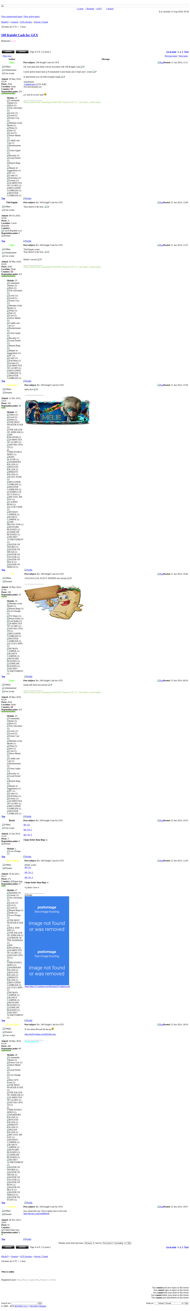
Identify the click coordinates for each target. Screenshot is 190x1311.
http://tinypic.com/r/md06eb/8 (36, 1213)
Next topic (183, 56)
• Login (80, 9)
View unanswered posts (11, 16)
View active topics (32, 16)
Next (186, 52)
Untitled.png (29, 84)
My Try (27, 825)
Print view (7, 56)
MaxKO (5, 22)
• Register (90, 9)
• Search (109, 9)
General (14, 22)
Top (3, 198)
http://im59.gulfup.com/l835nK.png (40, 1034)
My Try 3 (28, 835)
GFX (13, 41)
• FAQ (99, 9)
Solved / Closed (41, 22)
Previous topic (171, 56)
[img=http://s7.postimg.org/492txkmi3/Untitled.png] (47, 986)
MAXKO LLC (21, 1306)
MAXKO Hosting (38, 1306)
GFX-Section (26, 22)
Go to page (171, 52)
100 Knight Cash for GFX (19, 35)
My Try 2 (28, 830)
